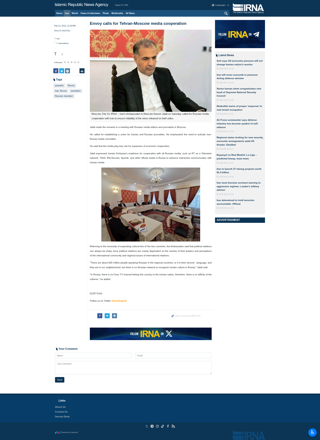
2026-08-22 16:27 (226, 149)
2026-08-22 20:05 (226, 69)
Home (59, 13)
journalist (59, 85)
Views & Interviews (90, 13)
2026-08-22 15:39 (226, 177)
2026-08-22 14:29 (226, 194)
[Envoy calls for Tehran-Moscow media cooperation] (151, 71)
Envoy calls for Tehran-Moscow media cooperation (138, 23)
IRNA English (81, 5)
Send (59, 380)
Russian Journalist (64, 96)
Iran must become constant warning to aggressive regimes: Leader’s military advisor (239, 186)
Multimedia (117, 13)
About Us (60, 407)
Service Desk (62, 416)
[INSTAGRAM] (157, 426)
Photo (106, 13)
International (63, 43)
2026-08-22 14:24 (226, 208)
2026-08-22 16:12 (226, 163)
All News (130, 13)
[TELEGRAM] (152, 426)
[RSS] (173, 426)
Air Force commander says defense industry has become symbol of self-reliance (237, 123)
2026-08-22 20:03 (226, 83)
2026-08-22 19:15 (226, 131)
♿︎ (312, 432)
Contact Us (61, 411)
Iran (67, 13)
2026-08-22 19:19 (226, 114)
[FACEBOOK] (168, 426)
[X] (146, 426)
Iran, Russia (61, 91)
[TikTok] (162, 426)
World (75, 13)
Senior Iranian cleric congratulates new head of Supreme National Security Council (239, 92)
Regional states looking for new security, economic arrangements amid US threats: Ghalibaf (240, 141)
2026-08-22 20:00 (226, 100)
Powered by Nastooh (69, 432)
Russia (71, 85)
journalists (76, 91)
